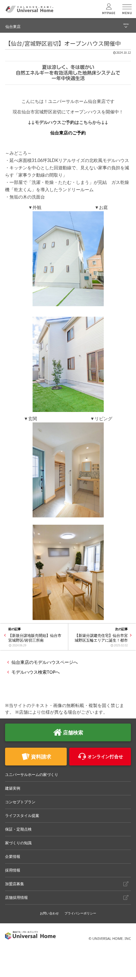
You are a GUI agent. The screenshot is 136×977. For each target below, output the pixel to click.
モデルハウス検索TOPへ (35, 672)
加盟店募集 (14, 883)
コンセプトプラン (20, 802)
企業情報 (12, 856)
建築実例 (12, 788)
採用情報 (12, 870)
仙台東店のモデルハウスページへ (44, 662)
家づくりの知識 (18, 843)
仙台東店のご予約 (68, 133)
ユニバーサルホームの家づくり (31, 774)
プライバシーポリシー (80, 913)
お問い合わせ (49, 913)
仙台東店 (13, 26)
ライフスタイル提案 (22, 815)
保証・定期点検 (18, 829)
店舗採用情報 (16, 897)
